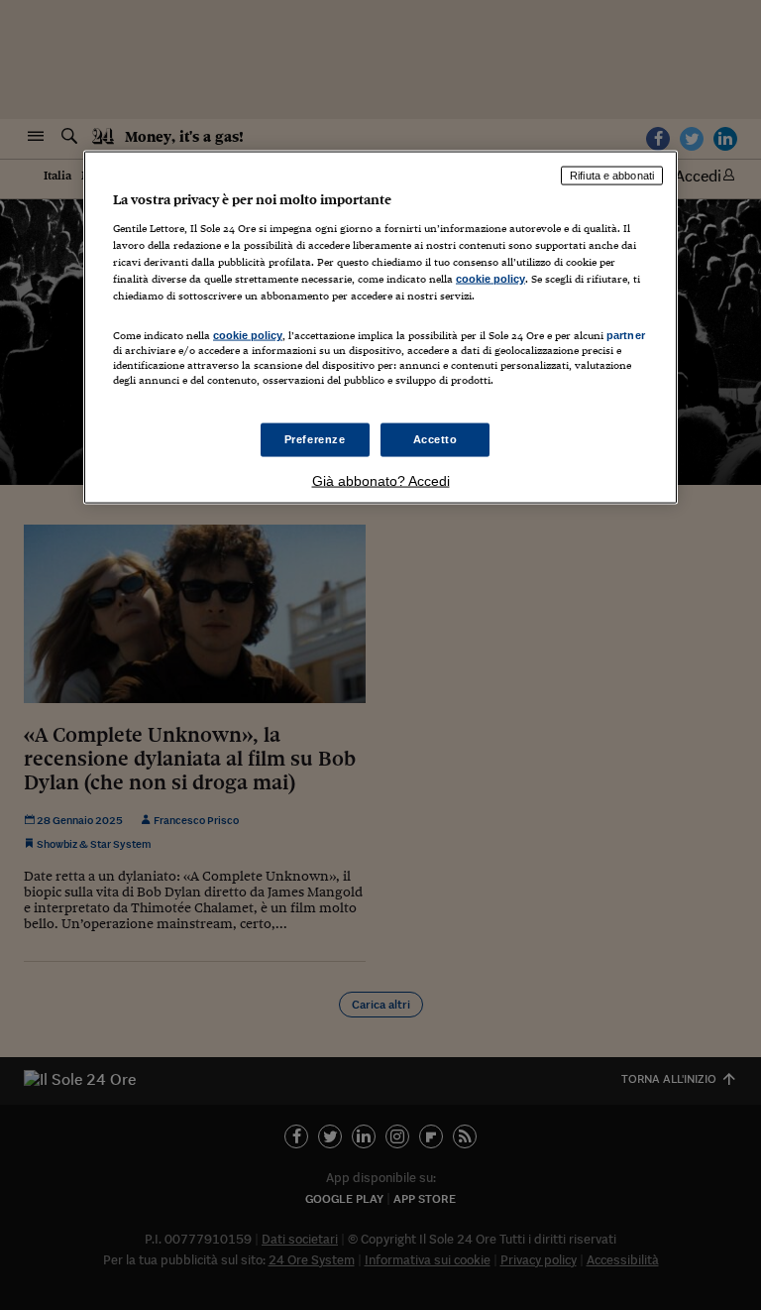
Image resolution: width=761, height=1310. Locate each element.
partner (625, 335)
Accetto (435, 439)
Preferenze (315, 439)
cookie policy (490, 278)
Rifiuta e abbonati (612, 175)
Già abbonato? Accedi (381, 481)
